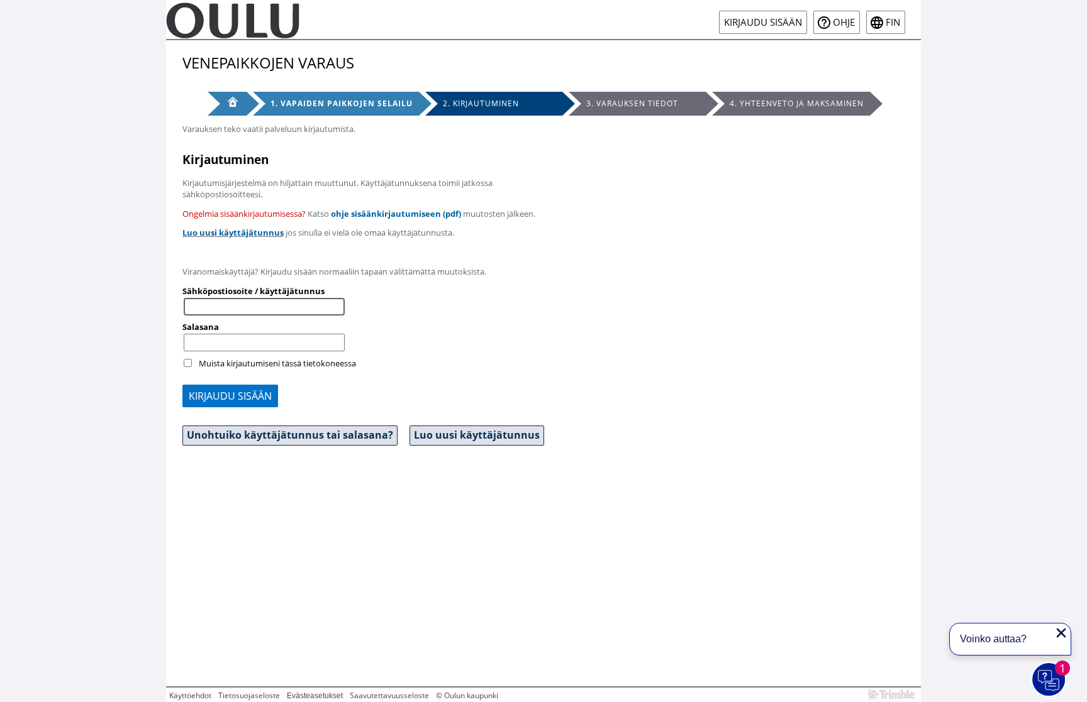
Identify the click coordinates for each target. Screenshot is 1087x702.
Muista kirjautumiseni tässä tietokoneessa (277, 363)
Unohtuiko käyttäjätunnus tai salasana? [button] (290, 435)
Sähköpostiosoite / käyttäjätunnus (253, 291)
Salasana (200, 326)
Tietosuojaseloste (249, 695)
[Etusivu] (227, 104)
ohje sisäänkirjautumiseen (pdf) (396, 213)
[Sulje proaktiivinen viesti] (1061, 633)
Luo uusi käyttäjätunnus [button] (477, 435)
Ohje (844, 22)
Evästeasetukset (315, 695)
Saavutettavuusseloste (389, 695)
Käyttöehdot (190, 695)
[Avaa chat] (1049, 680)
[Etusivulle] (232, 19)
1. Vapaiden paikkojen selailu (341, 103)
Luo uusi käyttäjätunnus (233, 232)
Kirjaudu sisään (763, 22)
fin (893, 22)
